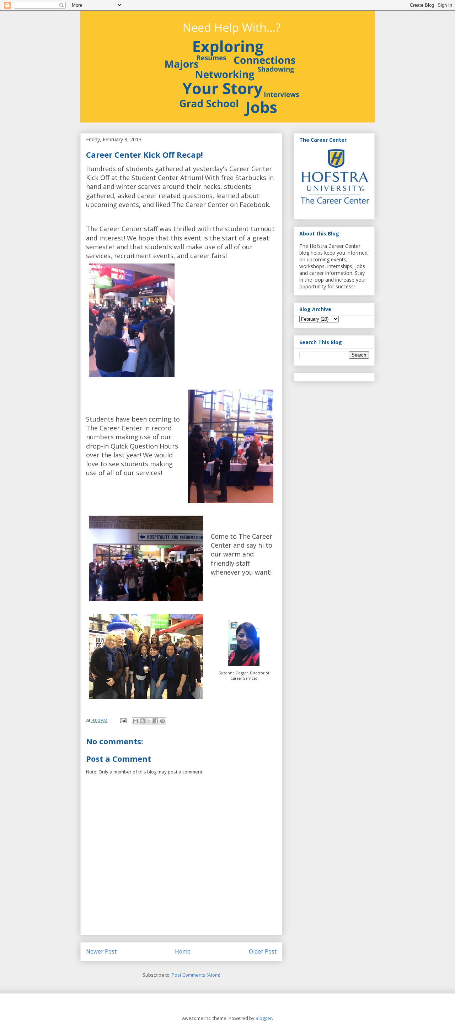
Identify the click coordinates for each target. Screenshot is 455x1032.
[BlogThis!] (142, 720)
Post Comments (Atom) (196, 975)
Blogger (264, 1018)
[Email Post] (123, 720)
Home (183, 951)
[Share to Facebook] (155, 720)
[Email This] (135, 720)
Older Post (263, 951)
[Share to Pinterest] (162, 720)
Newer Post (101, 951)
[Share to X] (148, 720)
